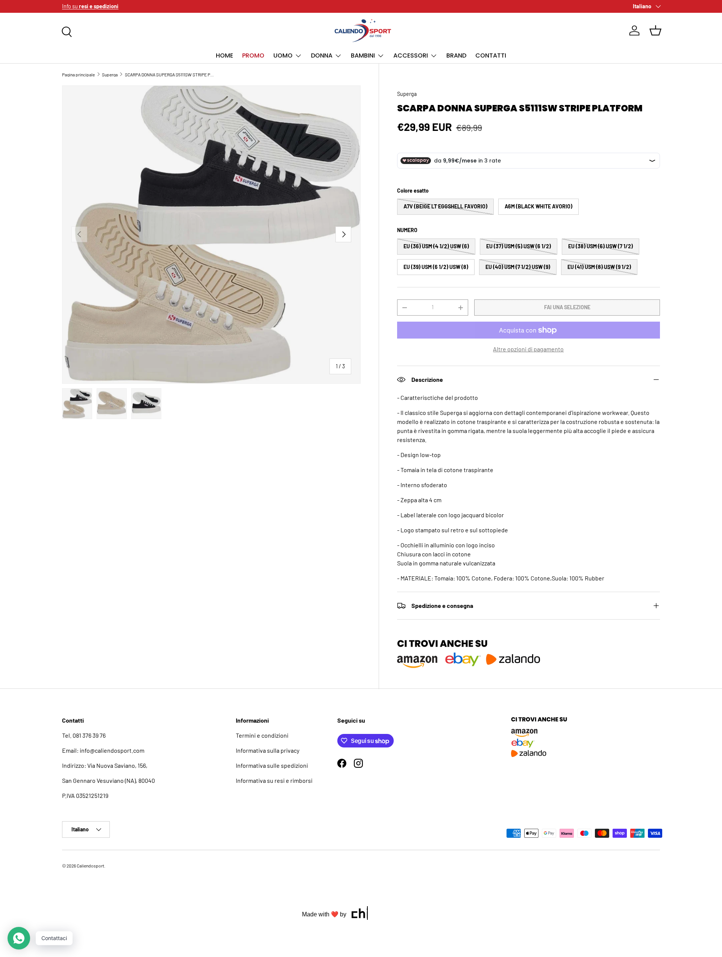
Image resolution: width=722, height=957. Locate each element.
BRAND (456, 55)
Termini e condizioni (262, 735)
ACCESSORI (410, 55)
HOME (224, 55)
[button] (655, 30)
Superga (110, 74)
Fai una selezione (567, 307)
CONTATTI (490, 55)
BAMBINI (363, 55)
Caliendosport (90, 865)
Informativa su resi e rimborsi (274, 780)
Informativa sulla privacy (267, 750)
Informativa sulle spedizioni (272, 765)
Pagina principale (78, 74)
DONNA (321, 55)
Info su (90, 6)
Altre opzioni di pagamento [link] (528, 348)
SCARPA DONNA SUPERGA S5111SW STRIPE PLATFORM (170, 74)
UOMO (283, 55)
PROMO (253, 55)
